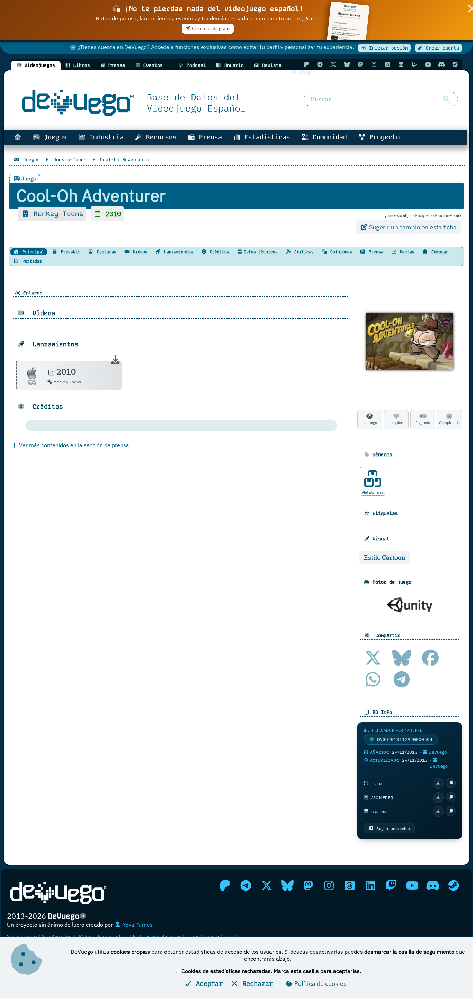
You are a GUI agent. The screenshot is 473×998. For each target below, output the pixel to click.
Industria (105, 137)
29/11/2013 (405, 752)
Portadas (31, 261)
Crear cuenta (441, 48)
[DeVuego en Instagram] (374, 64)
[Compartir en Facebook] (430, 658)
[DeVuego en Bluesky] (347, 64)
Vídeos (139, 251)
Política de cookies (320, 984)
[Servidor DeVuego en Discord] (441, 64)
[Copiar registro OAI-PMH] (451, 811)
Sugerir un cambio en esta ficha (412, 227)
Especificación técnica (192, 936)
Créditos (218, 251)
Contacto (230, 936)
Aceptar (207, 983)
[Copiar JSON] (451, 783)
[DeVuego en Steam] (455, 64)
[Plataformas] (373, 478)
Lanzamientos (177, 251)
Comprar (438, 251)
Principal (32, 251)
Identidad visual (146, 936)
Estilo (384, 558)
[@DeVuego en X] (333, 64)
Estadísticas (265, 137)
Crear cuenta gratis (210, 29)
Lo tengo (369, 422)
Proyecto (383, 137)
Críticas (303, 251)
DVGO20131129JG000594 (404, 739)
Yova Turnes (137, 924)
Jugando (423, 422)
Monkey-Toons (56, 214)
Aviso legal (63, 936)
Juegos (53, 137)
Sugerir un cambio (393, 828)
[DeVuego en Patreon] (306, 64)
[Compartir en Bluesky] (402, 658)
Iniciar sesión (387, 48)
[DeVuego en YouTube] (428, 64)
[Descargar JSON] (438, 783)
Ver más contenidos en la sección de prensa (73, 445)
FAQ (43, 936)
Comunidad (328, 137)
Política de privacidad (102, 936)
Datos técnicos (261, 251)
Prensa (208, 137)
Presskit (69, 251)
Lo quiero (396, 422)
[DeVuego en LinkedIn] (401, 64)
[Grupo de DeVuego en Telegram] (320, 64)
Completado (449, 422)
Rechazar (256, 983)
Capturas (105, 251)
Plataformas (372, 492)
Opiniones (340, 251)
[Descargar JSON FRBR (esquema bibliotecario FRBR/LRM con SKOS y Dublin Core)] (438, 797)
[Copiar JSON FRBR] (451, 797)
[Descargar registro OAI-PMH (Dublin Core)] (438, 811)
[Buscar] (446, 99)
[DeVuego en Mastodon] (360, 64)
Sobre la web (21, 936)
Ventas (406, 251)
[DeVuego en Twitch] (414, 64)
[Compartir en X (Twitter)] (373, 658)
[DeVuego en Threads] (387, 64)
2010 (111, 213)
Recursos (159, 137)
